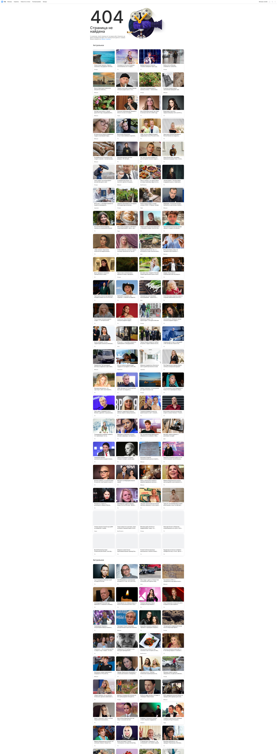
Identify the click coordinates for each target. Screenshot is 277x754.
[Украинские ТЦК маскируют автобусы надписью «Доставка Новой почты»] (104, 360)
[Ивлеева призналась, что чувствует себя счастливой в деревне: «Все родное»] (104, 383)
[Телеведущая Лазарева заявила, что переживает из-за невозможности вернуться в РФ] (104, 429)
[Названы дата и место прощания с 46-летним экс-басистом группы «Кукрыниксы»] (173, 337)
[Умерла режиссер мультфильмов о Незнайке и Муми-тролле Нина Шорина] (150, 222)
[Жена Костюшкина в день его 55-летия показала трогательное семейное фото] (173, 452)
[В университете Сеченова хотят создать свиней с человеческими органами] (104, 152)
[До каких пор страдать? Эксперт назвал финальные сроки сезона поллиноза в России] (150, 268)
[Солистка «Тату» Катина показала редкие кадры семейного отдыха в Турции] (127, 314)
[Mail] (2, 1)
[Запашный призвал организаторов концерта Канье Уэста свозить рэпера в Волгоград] (104, 452)
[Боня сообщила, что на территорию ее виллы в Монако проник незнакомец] (104, 337)
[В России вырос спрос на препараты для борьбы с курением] (173, 245)
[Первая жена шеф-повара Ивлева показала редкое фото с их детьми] (127, 83)
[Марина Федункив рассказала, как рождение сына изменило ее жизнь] (173, 475)
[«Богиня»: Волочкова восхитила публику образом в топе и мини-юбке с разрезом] (150, 499)
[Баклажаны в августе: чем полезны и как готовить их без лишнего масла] (150, 736)
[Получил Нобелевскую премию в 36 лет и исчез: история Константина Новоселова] (127, 106)
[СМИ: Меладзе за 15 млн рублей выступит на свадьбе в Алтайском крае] (127, 383)
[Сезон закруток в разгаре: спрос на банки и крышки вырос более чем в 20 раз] (127, 522)
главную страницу (105, 39)
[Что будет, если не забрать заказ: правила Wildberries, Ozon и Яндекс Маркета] (173, 591)
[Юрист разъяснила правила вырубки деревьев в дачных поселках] (150, 475)
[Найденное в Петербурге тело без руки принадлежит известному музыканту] (127, 736)
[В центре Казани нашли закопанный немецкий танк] (173, 83)
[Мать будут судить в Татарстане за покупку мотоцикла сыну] (150, 667)
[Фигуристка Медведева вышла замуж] (127, 475)
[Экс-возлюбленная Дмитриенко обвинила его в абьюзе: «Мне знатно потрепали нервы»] (150, 429)
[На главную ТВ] (4, 1)
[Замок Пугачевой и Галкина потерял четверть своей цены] (127, 452)
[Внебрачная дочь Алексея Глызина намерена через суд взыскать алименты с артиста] (150, 60)
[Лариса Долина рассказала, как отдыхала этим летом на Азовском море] (104, 591)
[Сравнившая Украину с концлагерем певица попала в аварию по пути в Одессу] (104, 713)
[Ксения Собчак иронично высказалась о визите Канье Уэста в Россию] (150, 545)
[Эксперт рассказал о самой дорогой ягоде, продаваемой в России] (104, 106)
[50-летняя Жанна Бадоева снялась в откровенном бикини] (104, 222)
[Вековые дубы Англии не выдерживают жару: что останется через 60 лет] (150, 522)
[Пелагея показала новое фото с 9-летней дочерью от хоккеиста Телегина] (173, 736)
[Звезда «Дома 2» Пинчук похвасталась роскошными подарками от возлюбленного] (173, 637)
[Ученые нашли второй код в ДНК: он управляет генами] (104, 522)
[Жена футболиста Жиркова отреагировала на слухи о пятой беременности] (173, 522)
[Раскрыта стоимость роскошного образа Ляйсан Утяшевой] (104, 499)
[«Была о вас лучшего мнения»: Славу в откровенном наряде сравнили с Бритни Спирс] (127, 591)
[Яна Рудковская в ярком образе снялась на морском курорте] (173, 360)
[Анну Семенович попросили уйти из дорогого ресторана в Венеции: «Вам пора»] (173, 690)
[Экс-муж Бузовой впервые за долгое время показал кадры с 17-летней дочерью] (150, 152)
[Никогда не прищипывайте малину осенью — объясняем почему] (150, 83)
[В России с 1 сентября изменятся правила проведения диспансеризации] (104, 198)
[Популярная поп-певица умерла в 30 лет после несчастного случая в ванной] (127, 690)
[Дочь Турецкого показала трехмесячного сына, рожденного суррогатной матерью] (104, 268)
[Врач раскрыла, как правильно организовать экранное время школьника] (150, 568)
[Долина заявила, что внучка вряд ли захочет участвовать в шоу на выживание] (104, 475)
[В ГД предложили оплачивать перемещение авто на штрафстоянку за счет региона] (173, 568)
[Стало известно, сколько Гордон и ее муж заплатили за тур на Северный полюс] (127, 245)
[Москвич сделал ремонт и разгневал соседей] (173, 429)
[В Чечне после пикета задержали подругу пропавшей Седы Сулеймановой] (104, 129)
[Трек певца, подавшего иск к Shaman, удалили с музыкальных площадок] (104, 406)
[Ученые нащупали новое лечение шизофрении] (104, 614)
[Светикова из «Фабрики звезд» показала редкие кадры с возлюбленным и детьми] (173, 314)
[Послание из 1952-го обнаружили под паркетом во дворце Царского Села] (173, 667)
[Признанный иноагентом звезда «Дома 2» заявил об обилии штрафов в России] (173, 222)
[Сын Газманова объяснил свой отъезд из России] (104, 667)
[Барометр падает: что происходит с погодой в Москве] (150, 314)
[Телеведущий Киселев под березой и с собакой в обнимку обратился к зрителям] (104, 690)
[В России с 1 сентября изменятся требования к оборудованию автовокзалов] (127, 337)
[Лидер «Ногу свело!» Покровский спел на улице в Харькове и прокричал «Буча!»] (173, 268)
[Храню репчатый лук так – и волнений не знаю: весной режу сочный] (150, 245)
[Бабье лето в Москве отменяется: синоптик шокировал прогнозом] (173, 60)
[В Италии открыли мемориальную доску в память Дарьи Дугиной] (150, 452)
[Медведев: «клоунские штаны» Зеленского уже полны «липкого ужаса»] (173, 198)
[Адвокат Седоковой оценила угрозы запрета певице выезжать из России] (127, 406)
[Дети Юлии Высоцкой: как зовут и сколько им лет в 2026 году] (150, 106)
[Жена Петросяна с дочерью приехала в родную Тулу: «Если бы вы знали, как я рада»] (173, 152)
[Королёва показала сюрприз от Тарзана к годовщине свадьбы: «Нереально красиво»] (150, 713)
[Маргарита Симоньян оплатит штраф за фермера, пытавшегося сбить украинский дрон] (127, 429)
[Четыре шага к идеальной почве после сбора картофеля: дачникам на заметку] (173, 713)
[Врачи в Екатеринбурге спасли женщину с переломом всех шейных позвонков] (150, 614)
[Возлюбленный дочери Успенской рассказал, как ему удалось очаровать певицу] (104, 545)
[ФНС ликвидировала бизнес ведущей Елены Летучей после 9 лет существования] (150, 637)
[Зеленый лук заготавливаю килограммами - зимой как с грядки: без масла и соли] (150, 291)
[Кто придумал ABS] (127, 614)
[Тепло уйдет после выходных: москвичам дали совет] (104, 175)
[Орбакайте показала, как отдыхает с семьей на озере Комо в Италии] (127, 291)
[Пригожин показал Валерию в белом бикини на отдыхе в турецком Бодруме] (173, 129)
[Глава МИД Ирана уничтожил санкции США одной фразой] (127, 568)
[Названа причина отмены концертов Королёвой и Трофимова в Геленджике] (150, 690)
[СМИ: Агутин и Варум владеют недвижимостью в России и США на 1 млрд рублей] (150, 129)
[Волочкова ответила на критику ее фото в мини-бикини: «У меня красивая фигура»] (173, 406)
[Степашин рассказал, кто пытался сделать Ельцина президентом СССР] (127, 175)
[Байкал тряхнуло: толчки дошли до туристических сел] (150, 383)
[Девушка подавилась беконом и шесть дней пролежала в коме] (150, 360)
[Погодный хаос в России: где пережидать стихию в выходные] (127, 637)
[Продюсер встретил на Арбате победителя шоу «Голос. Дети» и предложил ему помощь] (173, 545)
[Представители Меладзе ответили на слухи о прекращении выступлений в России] (104, 637)
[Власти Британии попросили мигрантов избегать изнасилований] (104, 83)
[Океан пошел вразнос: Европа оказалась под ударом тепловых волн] (104, 60)
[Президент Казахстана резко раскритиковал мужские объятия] (127, 713)
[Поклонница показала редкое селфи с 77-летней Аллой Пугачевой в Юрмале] (104, 314)
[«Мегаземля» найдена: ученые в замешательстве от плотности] (150, 591)
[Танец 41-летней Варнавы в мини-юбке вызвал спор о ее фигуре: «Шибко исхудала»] (173, 499)
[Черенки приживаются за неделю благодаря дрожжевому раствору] (127, 198)
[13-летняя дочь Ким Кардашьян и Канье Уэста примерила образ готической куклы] (173, 383)
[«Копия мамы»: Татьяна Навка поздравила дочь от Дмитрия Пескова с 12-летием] (173, 175)
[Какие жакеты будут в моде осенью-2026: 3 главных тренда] (150, 198)
